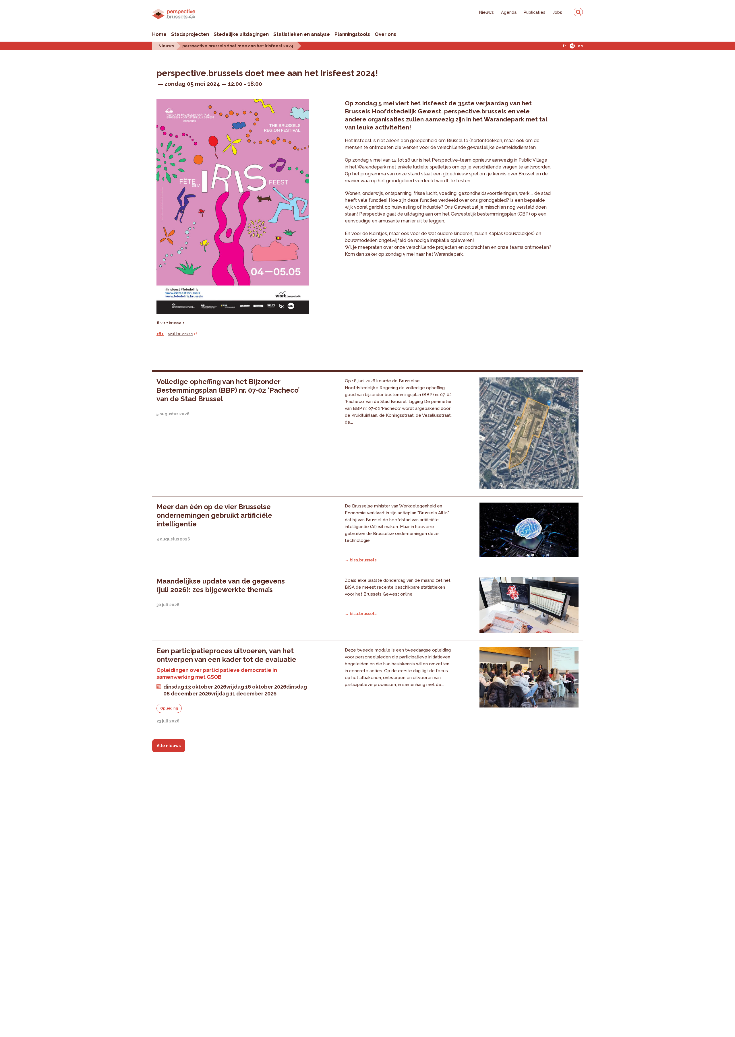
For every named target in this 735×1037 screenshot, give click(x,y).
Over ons (385, 34)
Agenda (509, 12)
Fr (564, 46)
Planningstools (352, 34)
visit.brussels (180, 333)
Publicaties (535, 12)
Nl (572, 46)
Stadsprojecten (190, 34)
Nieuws (486, 12)
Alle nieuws (169, 745)
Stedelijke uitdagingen (241, 34)
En (580, 46)
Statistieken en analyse (301, 34)
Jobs (557, 12)
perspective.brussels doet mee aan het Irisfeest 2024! (238, 46)
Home (159, 34)
